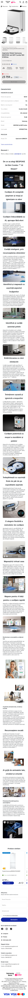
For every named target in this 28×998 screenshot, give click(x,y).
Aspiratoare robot (12, 47)
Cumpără (10, 883)
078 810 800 (8, 948)
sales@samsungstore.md (11, 946)
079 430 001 (8, 966)
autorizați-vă (17, 154)
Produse (5, 937)
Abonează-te (14, 920)
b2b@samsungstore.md (11, 955)
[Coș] (26, 2)
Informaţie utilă (7, 940)
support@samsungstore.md (12, 964)
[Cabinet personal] (23, 2)
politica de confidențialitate (12, 915)
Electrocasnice (5, 47)
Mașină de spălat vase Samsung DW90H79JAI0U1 (12, 872)
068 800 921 (8, 957)
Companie (5, 933)
